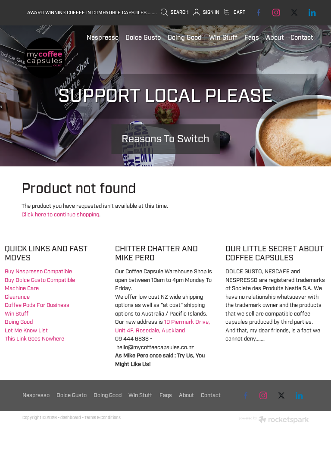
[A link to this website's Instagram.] (276, 13)
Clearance (17, 297)
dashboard (70, 417)
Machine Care (22, 288)
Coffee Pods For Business (37, 305)
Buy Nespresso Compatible (38, 271)
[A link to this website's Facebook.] (258, 13)
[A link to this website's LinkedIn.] (312, 13)
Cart (238, 12)
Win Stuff (16, 313)
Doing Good (19, 322)
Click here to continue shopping (60, 214)
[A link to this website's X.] (294, 13)
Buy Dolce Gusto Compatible (40, 280)
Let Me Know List (26, 330)
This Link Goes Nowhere (34, 338)
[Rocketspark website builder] (274, 420)
